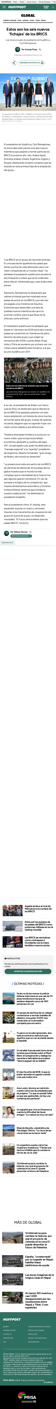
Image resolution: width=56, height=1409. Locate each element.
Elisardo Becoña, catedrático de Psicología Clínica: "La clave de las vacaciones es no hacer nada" (34, 1131)
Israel (43, 20)
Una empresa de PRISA (28, 1395)
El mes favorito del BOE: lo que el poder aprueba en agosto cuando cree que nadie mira (33, 1075)
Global (28, 15)
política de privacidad (37, 1338)
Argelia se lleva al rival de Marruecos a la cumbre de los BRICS (38, 909)
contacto (7, 1334)
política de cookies (36, 1330)
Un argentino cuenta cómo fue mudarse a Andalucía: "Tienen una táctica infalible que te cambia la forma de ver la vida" (34, 1149)
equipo (6, 1327)
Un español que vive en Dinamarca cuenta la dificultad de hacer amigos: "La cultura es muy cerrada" (35, 1112)
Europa (26, 20)
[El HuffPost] (17, 7)
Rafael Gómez (21, 532)
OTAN (38, 20)
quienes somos (9, 1330)
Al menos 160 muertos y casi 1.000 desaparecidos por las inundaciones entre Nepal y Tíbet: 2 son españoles (39, 1300)
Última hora (46, 7)
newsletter (8, 1338)
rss (4, 1342)
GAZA (32, 20)
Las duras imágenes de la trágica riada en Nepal (39, 1276)
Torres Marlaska (44, 2)
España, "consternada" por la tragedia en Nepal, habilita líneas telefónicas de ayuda (39, 1261)
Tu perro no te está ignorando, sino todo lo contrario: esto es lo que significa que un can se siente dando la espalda (35, 1037)
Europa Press (31, 49)
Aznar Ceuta (31, 2)
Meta (15, 2)
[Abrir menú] (4, 7)
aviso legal (33, 1334)
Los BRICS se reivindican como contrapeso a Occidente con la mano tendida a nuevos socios (37, 941)
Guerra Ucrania (9, 20)
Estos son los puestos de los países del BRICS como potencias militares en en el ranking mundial (39, 926)
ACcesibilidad (33, 1342)
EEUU (19, 20)
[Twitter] (39, 49)
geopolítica (7, 543)
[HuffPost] (12, 1319)
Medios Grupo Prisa (28, 1401)
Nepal (22, 2)
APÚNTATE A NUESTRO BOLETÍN (28, 971)
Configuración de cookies (39, 1327)
